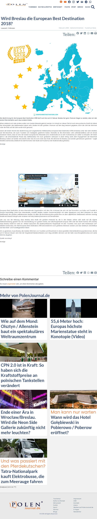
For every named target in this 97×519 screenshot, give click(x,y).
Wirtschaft (57, 7)
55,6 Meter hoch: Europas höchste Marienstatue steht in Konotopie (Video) (71, 329)
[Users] (82, 2)
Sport (73, 7)
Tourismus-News (90, 28)
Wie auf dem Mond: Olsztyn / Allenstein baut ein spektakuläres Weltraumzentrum (22, 329)
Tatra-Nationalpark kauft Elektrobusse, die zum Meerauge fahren (22, 476)
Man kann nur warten (73, 412)
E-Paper (76, 509)
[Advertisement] (48, 158)
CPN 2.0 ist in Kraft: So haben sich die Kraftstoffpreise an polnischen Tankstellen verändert (22, 375)
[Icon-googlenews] (61, 2)
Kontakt (76, 503)
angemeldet (11, 284)
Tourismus (33, 7)
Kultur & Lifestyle (45, 7)
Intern (76, 505)
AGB (75, 501)
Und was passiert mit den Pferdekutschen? (23, 463)
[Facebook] (69, 2)
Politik (67, 7)
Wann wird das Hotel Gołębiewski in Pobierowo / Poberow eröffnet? (71, 425)
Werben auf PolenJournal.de (83, 507)
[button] (93, 7)
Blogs (87, 7)
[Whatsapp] (90, 2)
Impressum (77, 499)
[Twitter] (78, 2)
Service (80, 7)
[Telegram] (86, 2)
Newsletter (77, 512)
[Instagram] (73, 2)
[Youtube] (65, 2)
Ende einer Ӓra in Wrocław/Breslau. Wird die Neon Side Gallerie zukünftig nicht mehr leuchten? (23, 422)
